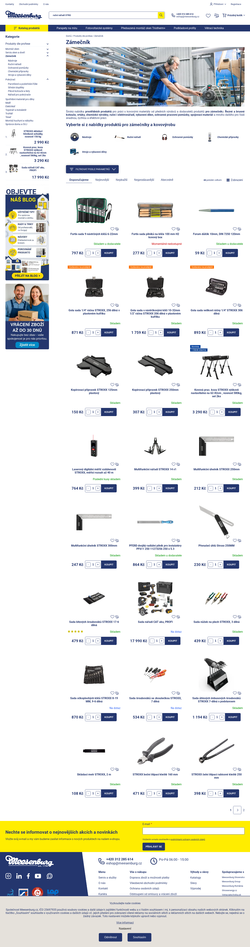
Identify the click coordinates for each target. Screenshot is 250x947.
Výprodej (195, 888)
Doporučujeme (79, 179)
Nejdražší (121, 179)
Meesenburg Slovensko (233, 877)
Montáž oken (12, 49)
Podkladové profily (185, 28)
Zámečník (10, 56)
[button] (98, 253)
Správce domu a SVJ (16, 124)
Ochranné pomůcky (18, 67)
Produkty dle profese (17, 43)
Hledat (161, 15)
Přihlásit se (154, 846)
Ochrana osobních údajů (144, 888)
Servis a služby (107, 877)
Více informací (125, 922)
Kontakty (9, 4)
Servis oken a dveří (15, 52)
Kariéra (102, 894)
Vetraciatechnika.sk (231, 894)
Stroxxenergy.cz (229, 890)
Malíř (8, 102)
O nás (46, 4)
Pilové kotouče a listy (19, 91)
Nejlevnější (102, 179)
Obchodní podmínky (28, 4)
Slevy (193, 883)
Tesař (8, 117)
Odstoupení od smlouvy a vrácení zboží (153, 894)
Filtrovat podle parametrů (93, 169)
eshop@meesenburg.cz (124, 863)
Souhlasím (139, 937)
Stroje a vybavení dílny (19, 75)
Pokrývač (10, 79)
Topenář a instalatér (16, 110)
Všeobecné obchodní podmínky (148, 883)
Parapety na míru (67, 28)
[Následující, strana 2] (237, 810)
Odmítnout (110, 937)
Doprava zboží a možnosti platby (149, 877)
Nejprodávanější (144, 179)
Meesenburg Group (231, 881)
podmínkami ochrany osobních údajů (188, 839)
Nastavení (125, 928)
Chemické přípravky (18, 71)
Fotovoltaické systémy (99, 28)
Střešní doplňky (16, 87)
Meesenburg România (232, 886)
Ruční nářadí (14, 64)
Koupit (108, 253)
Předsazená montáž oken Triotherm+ (143, 28)
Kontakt (103, 888)
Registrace (236, 4)
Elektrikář (10, 106)
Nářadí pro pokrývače (19, 94)
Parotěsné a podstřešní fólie (22, 84)
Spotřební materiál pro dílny (19, 99)
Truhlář (9, 113)
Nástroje (12, 60)
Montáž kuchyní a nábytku (19, 120)
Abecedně (167, 179)
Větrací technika (214, 28)
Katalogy (195, 877)
